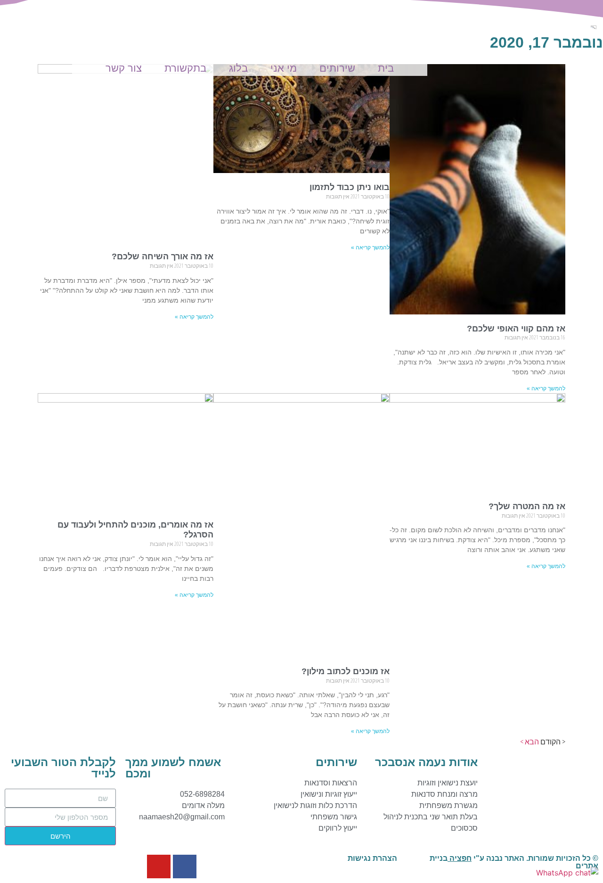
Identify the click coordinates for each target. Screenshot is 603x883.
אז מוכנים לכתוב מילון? (346, 671)
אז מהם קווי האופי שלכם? (516, 328)
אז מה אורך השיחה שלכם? (162, 256)
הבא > (529, 741)
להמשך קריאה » (546, 388)
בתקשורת (185, 68)
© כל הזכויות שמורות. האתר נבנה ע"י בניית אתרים (514, 862)
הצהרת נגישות (372, 858)
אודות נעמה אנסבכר (426, 762)
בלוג (238, 68)
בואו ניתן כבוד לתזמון (350, 187)
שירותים (337, 68)
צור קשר (124, 68)
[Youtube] (159, 866)
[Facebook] (184, 866)
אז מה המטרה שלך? (527, 506)
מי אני (283, 68)
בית (386, 68)
